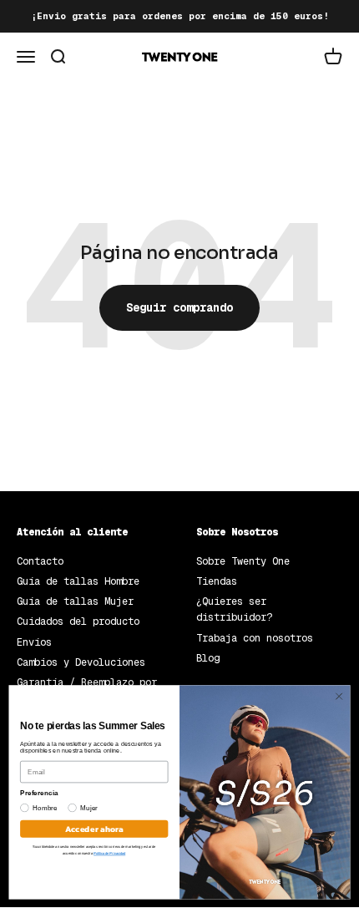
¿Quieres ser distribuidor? (234, 609)
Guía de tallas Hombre (78, 581)
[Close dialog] (338, 695)
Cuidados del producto (78, 621)
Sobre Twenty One (243, 561)
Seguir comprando (179, 307)
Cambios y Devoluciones (81, 662)
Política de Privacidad (109, 853)
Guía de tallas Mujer (75, 601)
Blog (208, 658)
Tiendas (216, 581)
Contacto (40, 561)
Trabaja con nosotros (254, 638)
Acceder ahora (94, 828)
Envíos (34, 642)
